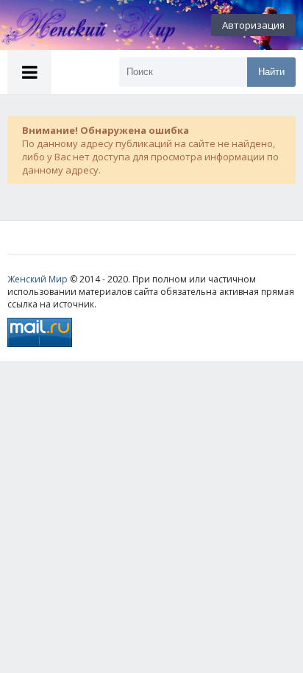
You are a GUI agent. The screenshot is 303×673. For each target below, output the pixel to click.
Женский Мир (37, 279)
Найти (271, 71)
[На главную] (80, 25)
